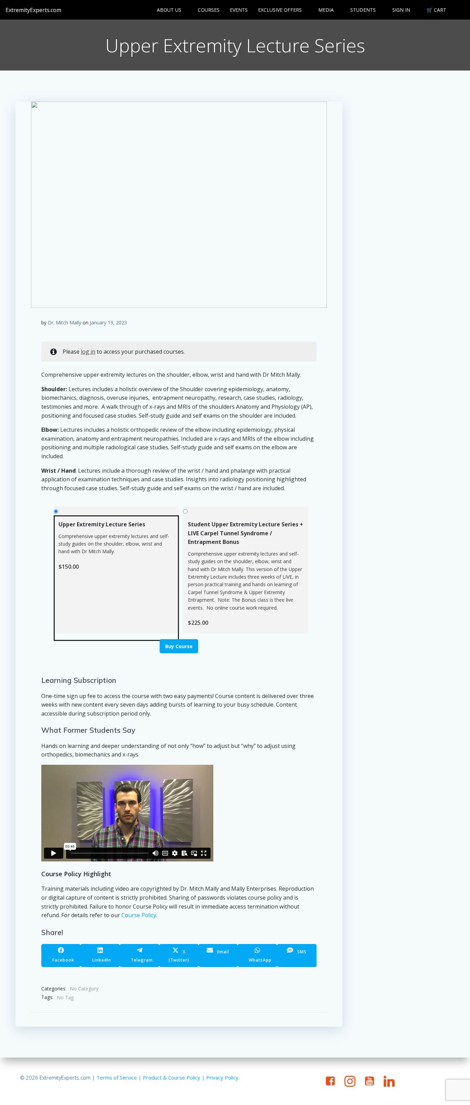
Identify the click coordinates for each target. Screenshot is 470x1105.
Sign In (401, 10)
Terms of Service (116, 1077)
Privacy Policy (222, 1077)
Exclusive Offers (280, 10)
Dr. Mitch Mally (64, 322)
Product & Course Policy (171, 1077)
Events (239, 10)
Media (326, 10)
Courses (209, 10)
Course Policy (138, 915)
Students (363, 10)
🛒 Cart (436, 10)
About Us (169, 10)
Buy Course (179, 646)
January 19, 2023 (108, 322)
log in (88, 351)
